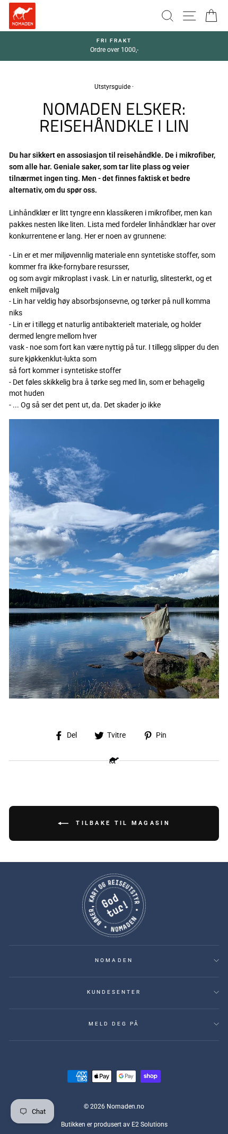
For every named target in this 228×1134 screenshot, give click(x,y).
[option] (114, 46)
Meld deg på (114, 1024)
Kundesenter (114, 992)
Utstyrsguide (112, 86)
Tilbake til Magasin (121, 822)
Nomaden (114, 960)
